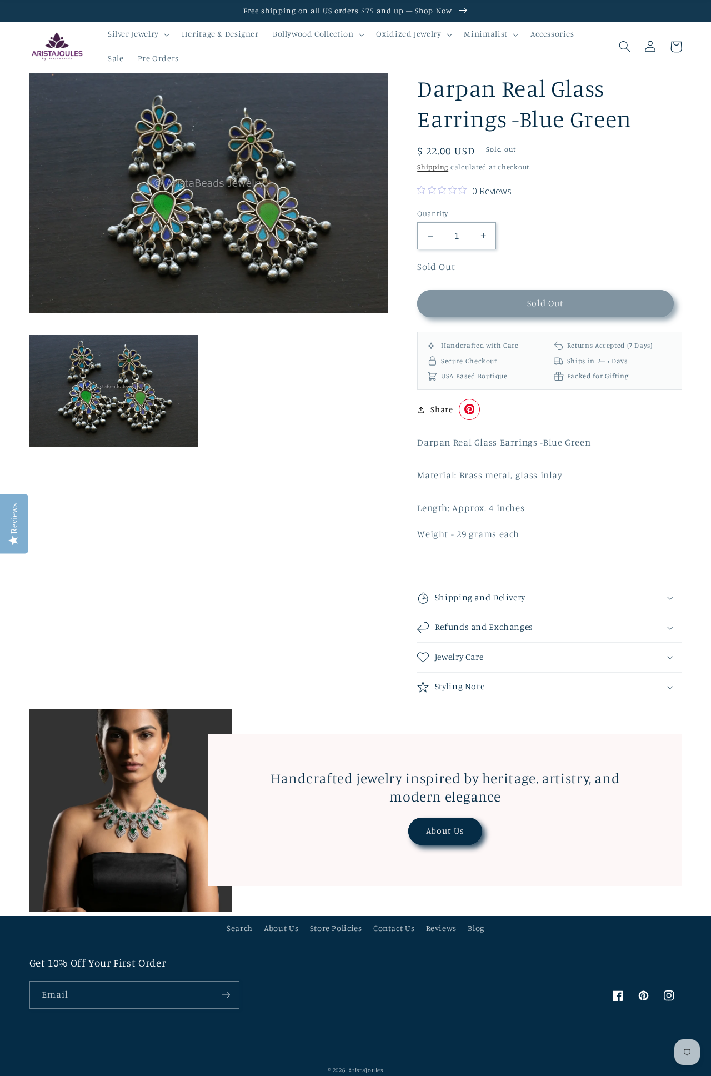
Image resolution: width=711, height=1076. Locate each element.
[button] (137, 34)
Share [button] (441, 409)
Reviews (441, 928)
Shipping (432, 167)
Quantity (432, 213)
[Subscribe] (225, 994)
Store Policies (336, 928)
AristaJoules (365, 1070)
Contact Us (393, 928)
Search (240, 928)
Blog (476, 928)
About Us (445, 830)
